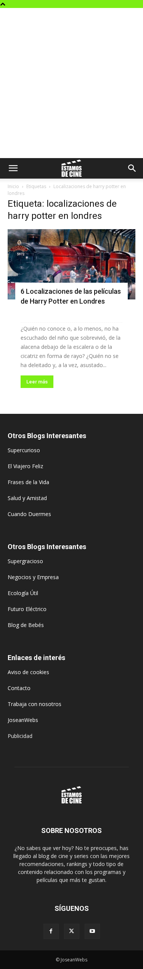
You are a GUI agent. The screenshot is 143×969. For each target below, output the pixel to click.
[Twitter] (71, 931)
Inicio (13, 186)
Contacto (19, 688)
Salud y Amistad (27, 498)
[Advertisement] (71, 83)
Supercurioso (24, 450)
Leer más (37, 382)
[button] (13, 168)
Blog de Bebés (26, 625)
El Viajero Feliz (25, 466)
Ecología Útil (23, 593)
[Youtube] (92, 931)
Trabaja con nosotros (34, 704)
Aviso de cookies (28, 672)
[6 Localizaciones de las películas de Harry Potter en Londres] (71, 264)
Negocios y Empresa (33, 577)
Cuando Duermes (29, 514)
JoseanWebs (23, 720)
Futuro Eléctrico (27, 609)
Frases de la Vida (28, 482)
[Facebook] (51, 931)
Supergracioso (25, 561)
